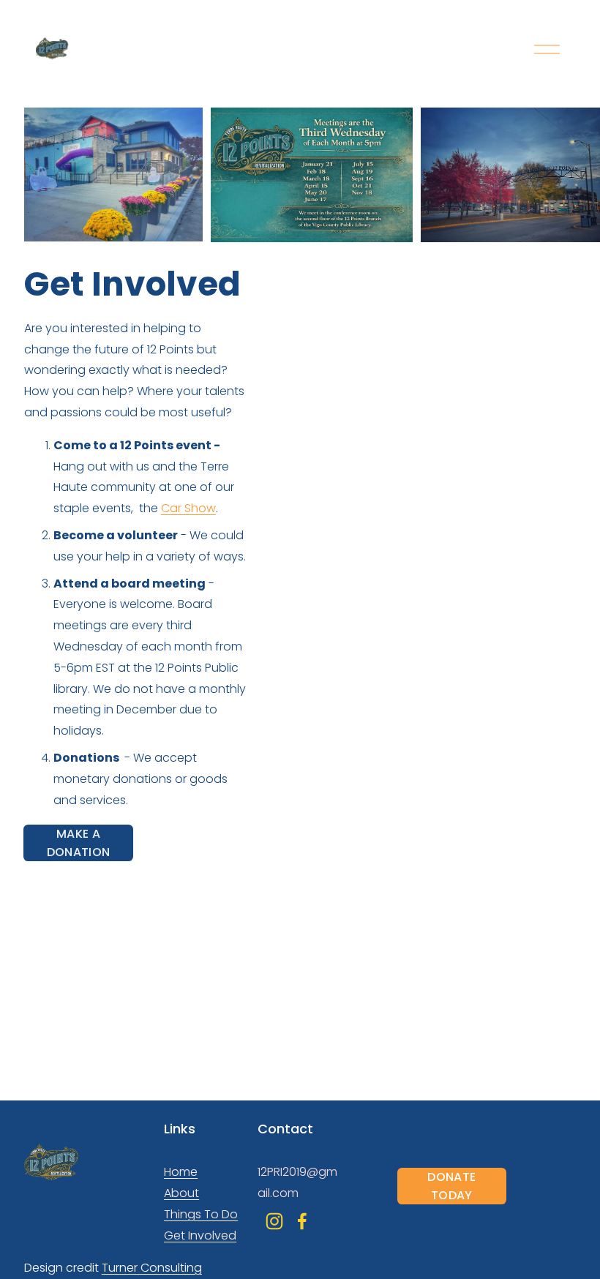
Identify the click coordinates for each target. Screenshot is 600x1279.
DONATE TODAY (451, 1186)
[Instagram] (274, 1221)
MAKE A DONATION (78, 842)
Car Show (188, 508)
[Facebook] (302, 1221)
